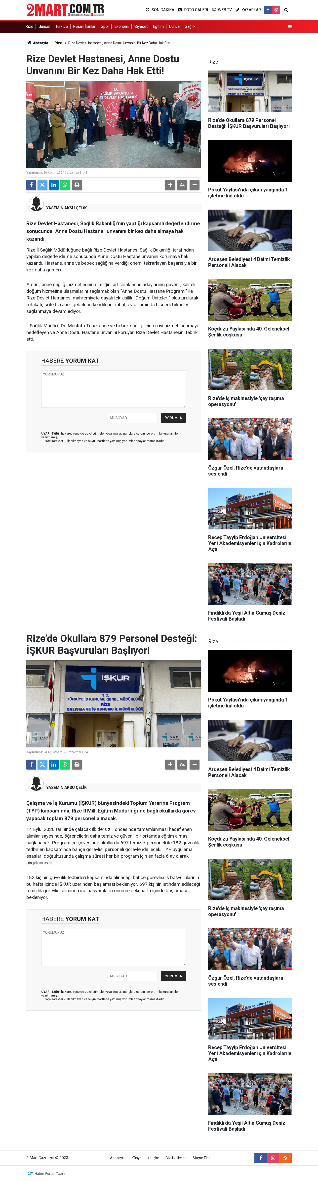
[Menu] (290, 27)
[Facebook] (31, 185)
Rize (29, 26)
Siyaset (141, 26)
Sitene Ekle (201, 1158)
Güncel (44, 26)
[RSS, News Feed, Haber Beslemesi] (285, 1158)
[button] (170, 185)
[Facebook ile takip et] (268, 10)
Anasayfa (40, 43)
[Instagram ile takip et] (276, 10)
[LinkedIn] (54, 185)
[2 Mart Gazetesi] (65, 9)
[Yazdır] (77, 185)
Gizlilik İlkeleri (176, 1158)
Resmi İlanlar (84, 26)
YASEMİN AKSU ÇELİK (66, 208)
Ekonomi (121, 26)
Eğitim (158, 26)
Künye (137, 1158)
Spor (105, 26)
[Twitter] (42, 185)
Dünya (174, 26)
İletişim (153, 1158)
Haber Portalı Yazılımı (51, 1174)
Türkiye (61, 26)
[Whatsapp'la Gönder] (65, 185)
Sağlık (190, 26)
